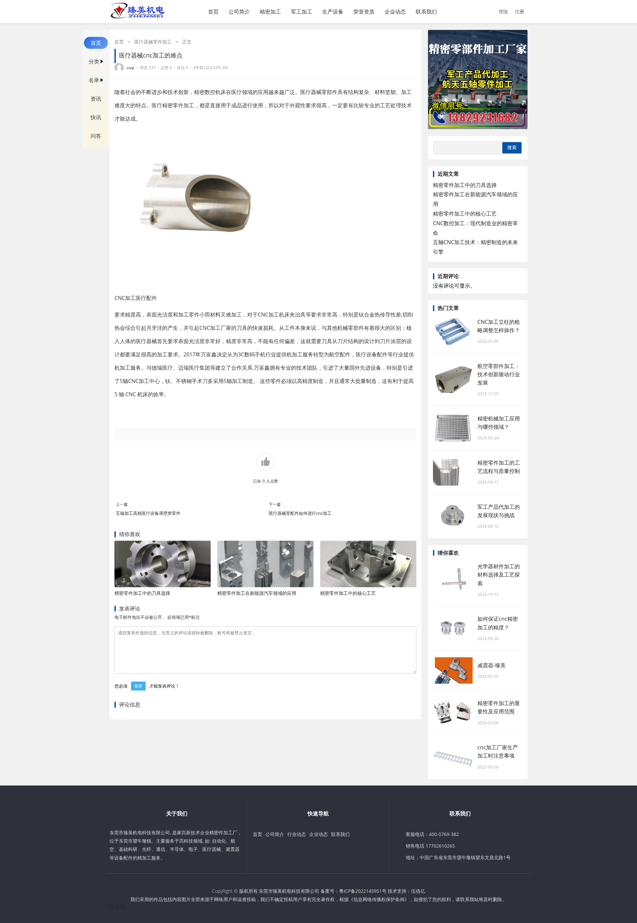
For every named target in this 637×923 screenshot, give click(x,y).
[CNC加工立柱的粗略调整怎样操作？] (453, 331)
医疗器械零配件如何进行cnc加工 (300, 513)
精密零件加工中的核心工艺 (348, 593)
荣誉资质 (364, 11)
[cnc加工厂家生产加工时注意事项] (453, 757)
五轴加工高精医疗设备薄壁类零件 (148, 513)
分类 (94, 61)
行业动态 (296, 834)
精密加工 (270, 11)
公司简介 (239, 11)
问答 (96, 135)
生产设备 (332, 11)
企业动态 (395, 11)
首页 (213, 11)
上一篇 (122, 504)
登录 (138, 686)
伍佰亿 (418, 891)
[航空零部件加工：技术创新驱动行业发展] (453, 379)
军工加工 (301, 11)
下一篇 (275, 504)
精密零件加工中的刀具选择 (142, 593)
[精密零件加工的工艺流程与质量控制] (453, 472)
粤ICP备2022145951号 (363, 891)
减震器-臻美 (491, 665)
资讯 (96, 98)
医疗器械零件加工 (153, 42)
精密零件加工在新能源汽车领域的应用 (256, 593)
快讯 (96, 117)
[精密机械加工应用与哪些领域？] (453, 428)
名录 (94, 80)
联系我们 (426, 11)
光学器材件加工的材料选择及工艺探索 (498, 575)
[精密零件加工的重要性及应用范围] (453, 712)
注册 (519, 11)
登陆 (503, 11)
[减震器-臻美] (453, 670)
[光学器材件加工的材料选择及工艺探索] (453, 580)
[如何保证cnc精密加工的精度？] (453, 628)
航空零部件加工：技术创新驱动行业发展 (498, 374)
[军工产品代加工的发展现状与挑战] (453, 516)
